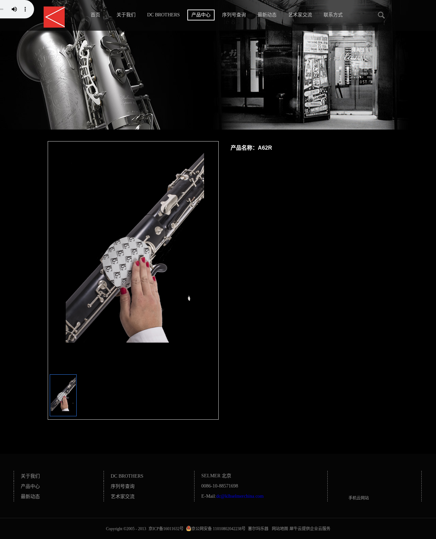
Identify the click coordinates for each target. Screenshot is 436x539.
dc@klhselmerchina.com (240, 496)
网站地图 (279, 528)
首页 (95, 14)
